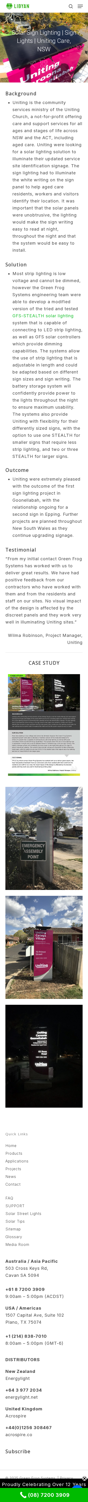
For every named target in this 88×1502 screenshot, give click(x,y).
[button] (80, 6)
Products (14, 1153)
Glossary (13, 1236)
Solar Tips (15, 1221)
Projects (13, 1168)
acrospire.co (18, 1434)
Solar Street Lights (23, 1213)
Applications (17, 1161)
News (10, 1176)
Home (11, 1145)
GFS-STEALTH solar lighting (43, 315)
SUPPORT (15, 1205)
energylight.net (21, 1397)
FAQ (9, 1198)
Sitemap (13, 1229)
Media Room (17, 1244)
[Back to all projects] (43, 64)
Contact (13, 1184)
